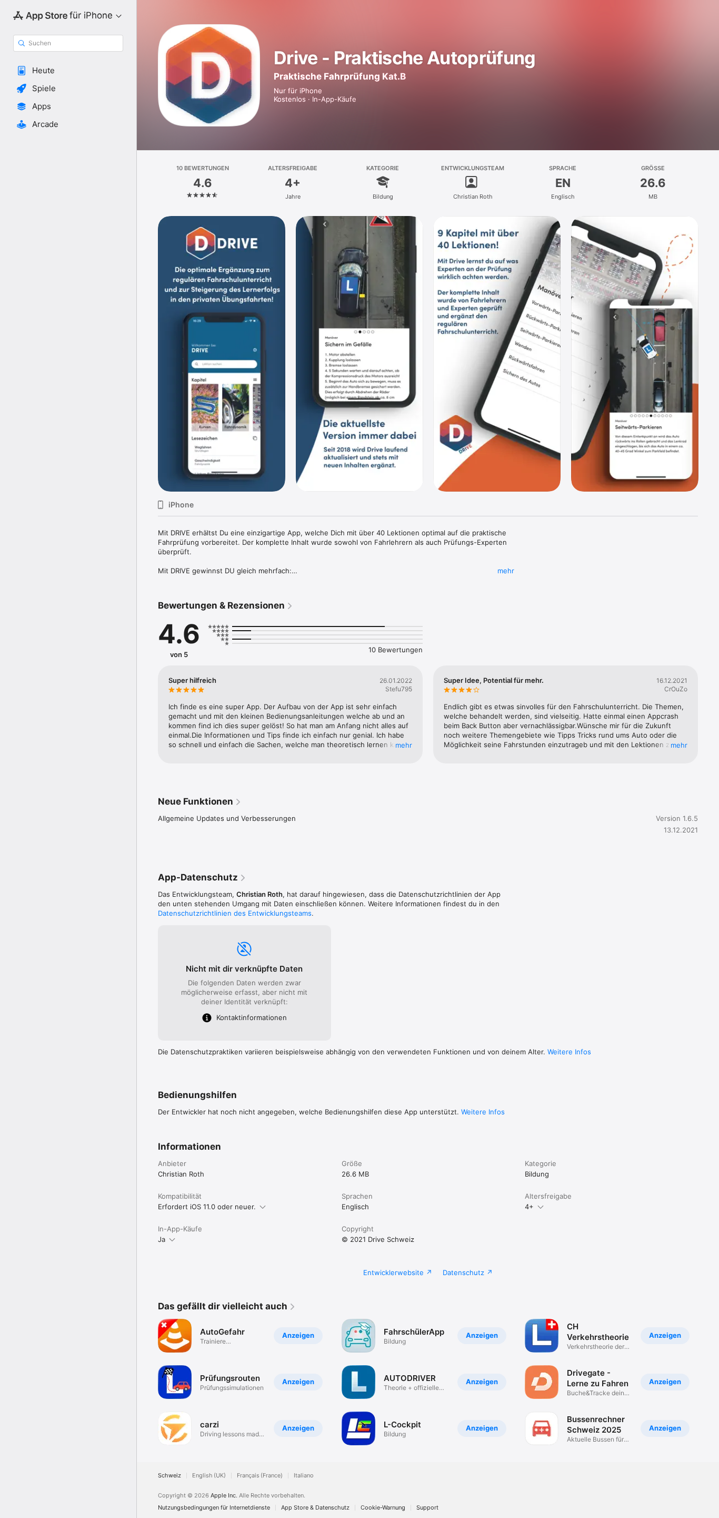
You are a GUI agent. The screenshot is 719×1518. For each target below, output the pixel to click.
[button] (68, 71)
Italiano (304, 1475)
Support (427, 1508)
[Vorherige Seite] (147, 353)
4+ (529, 1206)
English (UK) (209, 1475)
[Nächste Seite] (708, 353)
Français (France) (260, 1475)
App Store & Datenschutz (315, 1508)
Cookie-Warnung (383, 1508)
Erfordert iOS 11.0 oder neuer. (207, 1206)
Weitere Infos (569, 1051)
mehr (505, 570)
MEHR (403, 745)
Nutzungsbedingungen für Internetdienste (214, 1508)
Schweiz (169, 1475)
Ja (161, 1239)
